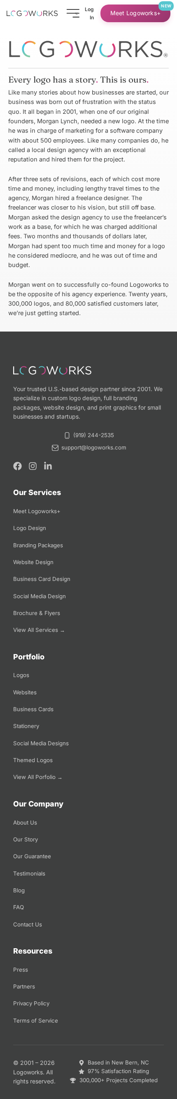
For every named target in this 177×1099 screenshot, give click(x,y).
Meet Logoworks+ (135, 12)
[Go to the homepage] (32, 13)
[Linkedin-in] (48, 466)
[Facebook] (17, 466)
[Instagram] (32, 466)
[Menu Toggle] (72, 13)
